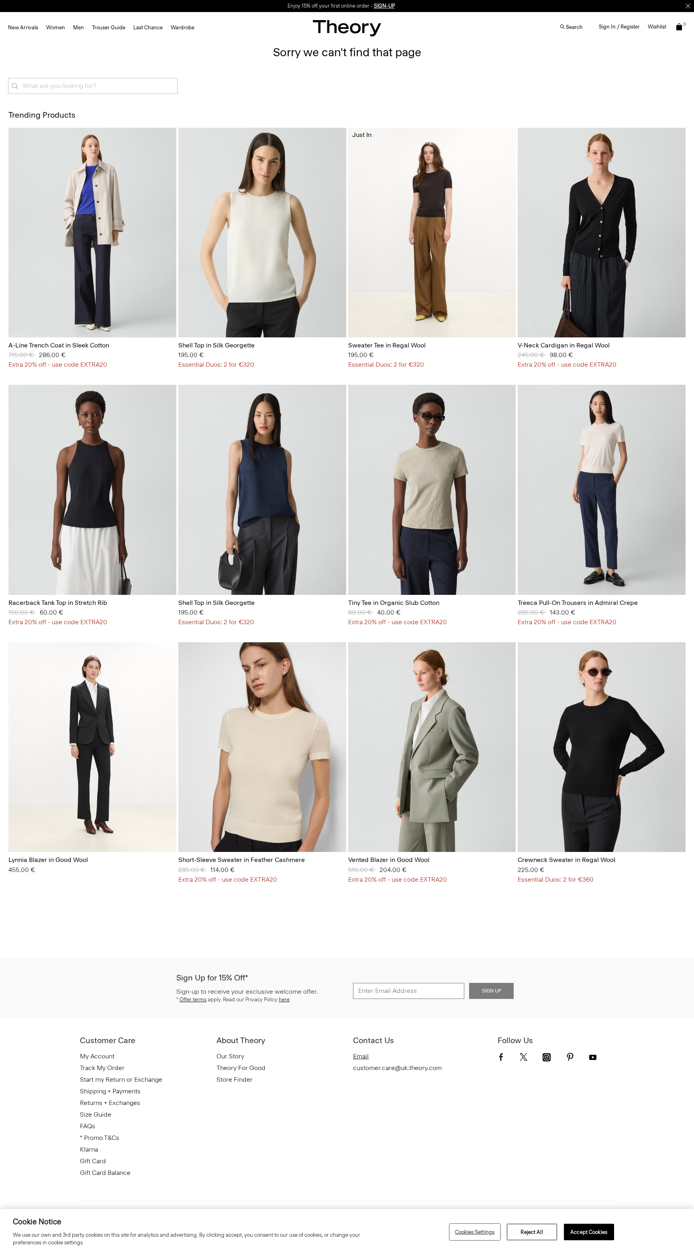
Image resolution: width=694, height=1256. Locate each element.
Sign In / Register (619, 27)
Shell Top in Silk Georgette (216, 345)
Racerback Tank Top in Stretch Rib (57, 603)
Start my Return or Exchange (121, 1079)
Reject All (531, 1232)
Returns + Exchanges (110, 1103)
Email (361, 1056)
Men (78, 28)
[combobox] (93, 86)
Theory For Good (240, 1068)
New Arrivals (23, 28)
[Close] (688, 6)
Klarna (89, 1149)
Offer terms (193, 1000)
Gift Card (93, 1161)
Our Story (230, 1056)
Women (55, 28)
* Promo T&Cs (99, 1138)
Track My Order (102, 1068)
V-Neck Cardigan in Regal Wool (564, 345)
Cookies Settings (474, 1232)
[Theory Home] (347, 28)
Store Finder (234, 1079)
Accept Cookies (588, 1232)
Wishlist (657, 27)
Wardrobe (182, 28)
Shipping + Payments (110, 1091)
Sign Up (491, 991)
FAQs (87, 1126)
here (284, 1000)
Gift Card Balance (105, 1172)
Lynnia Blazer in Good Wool (48, 860)
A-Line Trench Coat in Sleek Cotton (58, 345)
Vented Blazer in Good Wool (388, 860)
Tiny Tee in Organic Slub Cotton (393, 603)
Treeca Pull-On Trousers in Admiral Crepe (578, 603)
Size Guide (95, 1114)
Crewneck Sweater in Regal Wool (566, 860)
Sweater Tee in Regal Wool (387, 345)
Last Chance (148, 28)
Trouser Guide (108, 28)
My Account (97, 1056)
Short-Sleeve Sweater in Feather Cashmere (241, 860)
